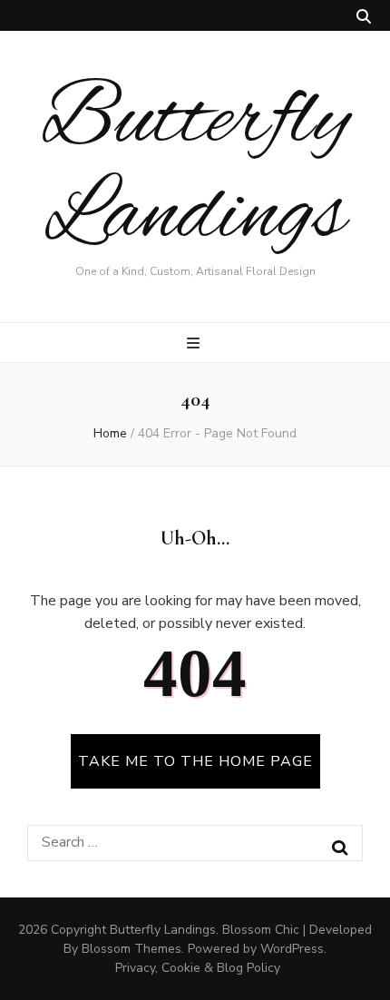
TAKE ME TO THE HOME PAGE (195, 761)
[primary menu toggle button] (195, 343)
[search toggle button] (363, 17)
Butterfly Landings (195, 169)
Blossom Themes (131, 948)
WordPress (292, 948)
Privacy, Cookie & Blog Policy (197, 967)
